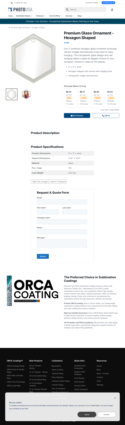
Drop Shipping (57, 377)
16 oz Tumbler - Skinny (38, 372)
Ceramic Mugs (57, 373)
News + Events (103, 373)
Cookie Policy (95, 405)
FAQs (99, 381)
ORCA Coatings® (81, 389)
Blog (98, 370)
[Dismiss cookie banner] (115, 397)
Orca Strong (79, 378)
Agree (87, 414)
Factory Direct (80, 386)
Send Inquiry (78, 115)
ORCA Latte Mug (14, 386)
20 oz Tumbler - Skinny (35, 367)
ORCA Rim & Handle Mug (15, 376)
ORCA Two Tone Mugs (16, 382)
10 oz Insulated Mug (37, 379)
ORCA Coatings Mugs (16, 366)
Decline (106, 414)
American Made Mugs (61, 381)
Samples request (108, 3)
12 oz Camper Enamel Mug (38, 390)
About (99, 366)
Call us (107, 115)
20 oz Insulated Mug (37, 376)
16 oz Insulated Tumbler (35, 384)
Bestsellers (56, 366)
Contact (100, 377)
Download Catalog (91, 3)
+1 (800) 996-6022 (20, 3)
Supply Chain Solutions (79, 373)
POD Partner (79, 382)
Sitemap (100, 385)
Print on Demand (58, 388)
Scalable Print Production (79, 367)
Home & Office (57, 370)
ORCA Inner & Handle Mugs (15, 370)
